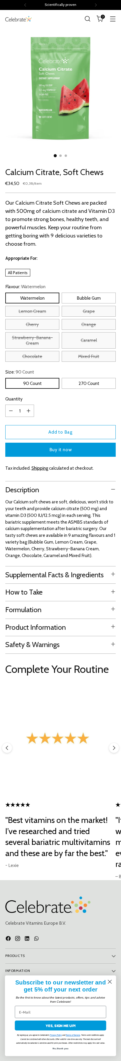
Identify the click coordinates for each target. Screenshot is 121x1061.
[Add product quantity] (28, 411)
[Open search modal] (87, 19)
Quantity (14, 399)
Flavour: (25, 286)
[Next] (95, 5)
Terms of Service (73, 1035)
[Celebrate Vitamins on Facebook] (8, 939)
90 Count (32, 383)
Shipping (39, 468)
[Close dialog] (109, 981)
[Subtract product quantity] (11, 411)
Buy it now (60, 449)
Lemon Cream (32, 311)
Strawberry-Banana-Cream (32, 340)
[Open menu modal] (113, 19)
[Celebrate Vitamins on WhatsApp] (37, 939)
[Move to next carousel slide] (114, 748)
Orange (88, 324)
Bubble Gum (89, 298)
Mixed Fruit (88, 356)
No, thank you (61, 1048)
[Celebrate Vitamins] (18, 18)
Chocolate (32, 356)
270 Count (88, 383)
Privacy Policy (56, 1035)
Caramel (89, 340)
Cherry (32, 324)
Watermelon (32, 298)
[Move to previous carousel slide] (7, 748)
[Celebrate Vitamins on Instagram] (18, 939)
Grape (89, 311)
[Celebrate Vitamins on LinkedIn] (27, 939)
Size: (19, 372)
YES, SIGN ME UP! (61, 1025)
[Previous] (25, 5)
